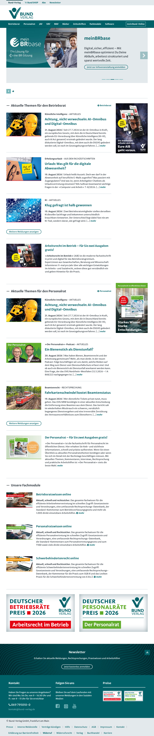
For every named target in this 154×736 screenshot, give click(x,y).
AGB (94, 727)
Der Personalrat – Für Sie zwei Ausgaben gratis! (76, 437)
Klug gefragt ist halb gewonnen (68, 205)
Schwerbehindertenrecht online (57, 558)
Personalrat (105, 291)
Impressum (106, 727)
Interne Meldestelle (27, 727)
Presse (9, 727)
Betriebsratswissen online (53, 494)
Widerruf (47, 733)
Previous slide (10, 55)
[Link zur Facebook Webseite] (58, 706)
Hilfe (67, 727)
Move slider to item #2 (108, 79)
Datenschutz (80, 727)
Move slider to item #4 (117, 79)
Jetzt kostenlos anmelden (77, 666)
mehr (60, 465)
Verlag (79, 733)
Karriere (108, 733)
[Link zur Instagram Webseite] (66, 706)
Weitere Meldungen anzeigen (24, 231)
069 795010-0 (20, 704)
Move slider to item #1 (104, 79)
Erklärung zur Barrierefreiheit (23, 733)
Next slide (144, 55)
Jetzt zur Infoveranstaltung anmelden (106, 67)
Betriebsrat (105, 105)
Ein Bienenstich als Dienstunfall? (69, 349)
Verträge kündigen (51, 727)
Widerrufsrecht (64, 733)
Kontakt (120, 727)
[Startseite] (13, 91)
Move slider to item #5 (121, 79)
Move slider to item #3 (112, 79)
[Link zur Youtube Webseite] (74, 706)
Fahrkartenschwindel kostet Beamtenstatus (78, 393)
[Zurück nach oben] (147, 652)
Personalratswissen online (54, 526)
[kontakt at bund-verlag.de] (22, 709)
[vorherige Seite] (8, 91)
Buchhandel (93, 733)
